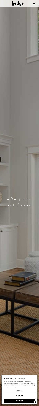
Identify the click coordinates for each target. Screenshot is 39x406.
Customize (19, 395)
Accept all (19, 400)
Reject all (20, 391)
